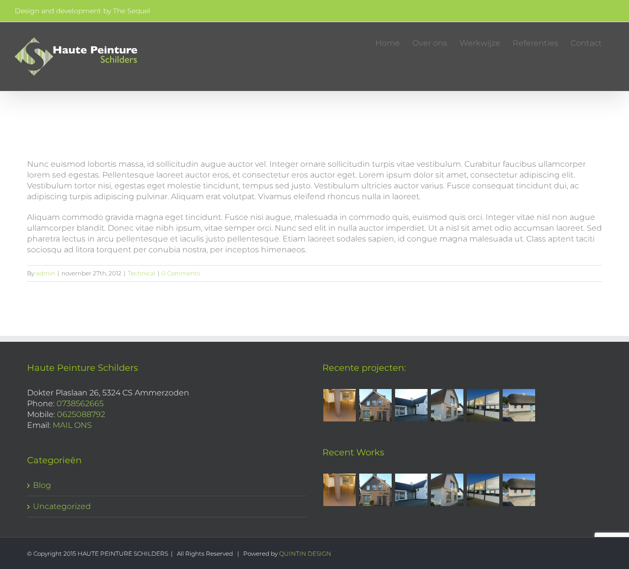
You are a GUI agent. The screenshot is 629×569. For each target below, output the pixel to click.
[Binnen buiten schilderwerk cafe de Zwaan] (411, 405)
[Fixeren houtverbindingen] (519, 405)
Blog (42, 485)
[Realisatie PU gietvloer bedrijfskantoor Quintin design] (339, 405)
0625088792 (81, 414)
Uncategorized (62, 506)
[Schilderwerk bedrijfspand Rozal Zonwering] (483, 405)
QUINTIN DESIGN (305, 553)
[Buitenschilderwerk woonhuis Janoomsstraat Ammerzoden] (447, 405)
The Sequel (131, 10)
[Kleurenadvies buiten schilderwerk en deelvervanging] (375, 405)
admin (45, 273)
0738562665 (80, 403)
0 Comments (181, 273)
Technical (141, 273)
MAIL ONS (72, 425)
